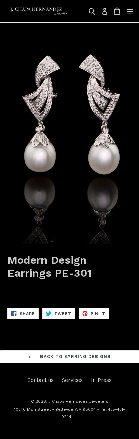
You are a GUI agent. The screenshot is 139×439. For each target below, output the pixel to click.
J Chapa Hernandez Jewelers (78, 401)
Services (72, 380)
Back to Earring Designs (74, 356)
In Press (101, 380)
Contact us (40, 380)
